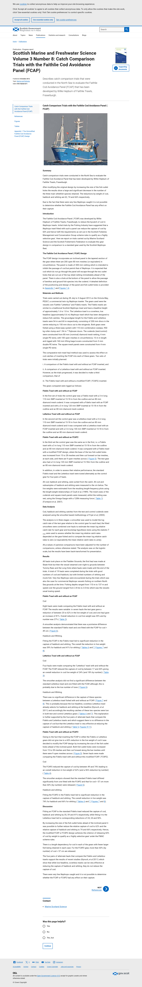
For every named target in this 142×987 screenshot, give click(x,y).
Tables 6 (85, 647)
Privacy (78, 967)
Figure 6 (53, 631)
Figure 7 (99, 700)
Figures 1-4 (64, 288)
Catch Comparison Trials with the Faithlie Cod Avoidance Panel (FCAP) (23, 108)
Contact (33, 967)
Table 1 (99, 498)
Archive (25, 967)
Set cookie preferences (66, 20)
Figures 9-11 (85, 727)
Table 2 (63, 619)
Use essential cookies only (43, 20)
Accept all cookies (21, 20)
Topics (22, 35)
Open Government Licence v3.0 (48, 976)
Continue (47, 946)
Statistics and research (57, 35)
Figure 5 (92, 459)
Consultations (74, 35)
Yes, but (50, 937)
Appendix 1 (50, 288)
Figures (17, 121)
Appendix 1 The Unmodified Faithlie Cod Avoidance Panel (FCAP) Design (24, 133)
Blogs (84, 35)
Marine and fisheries (23, 81)
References (18, 116)
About (15, 35)
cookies (23, 4)
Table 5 (75, 727)
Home (15, 41)
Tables (16, 126)
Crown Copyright (52, 967)
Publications (40, 35)
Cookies (41, 967)
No (48, 932)
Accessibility (17, 967)
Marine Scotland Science (56, 906)
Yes (48, 926)
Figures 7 (99, 647)
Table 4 (47, 773)
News (31, 35)
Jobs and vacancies (67, 967)
